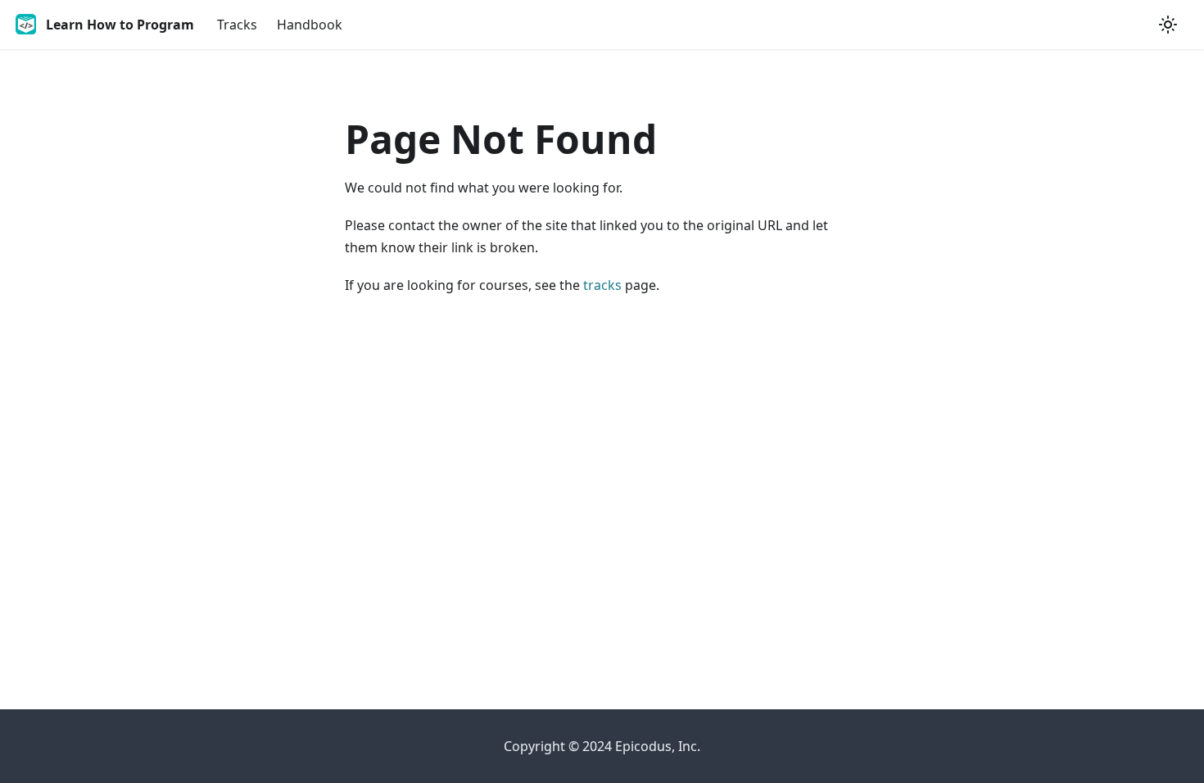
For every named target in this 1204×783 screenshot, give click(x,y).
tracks (602, 285)
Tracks (237, 25)
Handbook (309, 25)
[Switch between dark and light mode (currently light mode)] (1168, 24)
